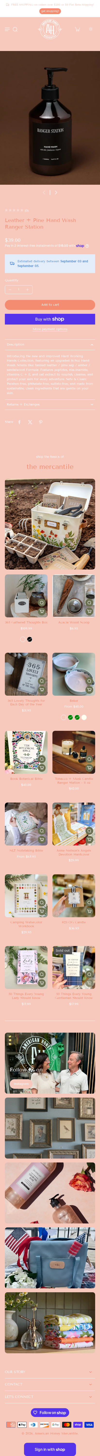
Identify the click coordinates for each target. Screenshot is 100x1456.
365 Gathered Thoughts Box (26, 622)
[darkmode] (90, 29)
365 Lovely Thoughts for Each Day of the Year (26, 703)
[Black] (29, 639)
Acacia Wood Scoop (74, 622)
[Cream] (22, 639)
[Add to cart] (89, 611)
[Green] (70, 717)
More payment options (50, 329)
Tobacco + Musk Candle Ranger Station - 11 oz (74, 781)
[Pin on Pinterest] (40, 422)
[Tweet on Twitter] (30, 422)
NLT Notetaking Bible (26, 851)
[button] (50, 305)
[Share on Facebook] (19, 422)
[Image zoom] (50, 118)
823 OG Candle (74, 922)
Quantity (11, 280)
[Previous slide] (44, 192)
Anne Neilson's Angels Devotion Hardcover (74, 852)
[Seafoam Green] (77, 717)
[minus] (10, 289)
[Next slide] (56, 192)
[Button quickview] (42, 603)
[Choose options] (42, 611)
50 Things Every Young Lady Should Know (26, 996)
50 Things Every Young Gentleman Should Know (74, 996)
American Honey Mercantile (56, 1434)
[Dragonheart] (63, 717)
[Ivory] (84, 717)
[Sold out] (89, 983)
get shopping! (50, 11)
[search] (15, 29)
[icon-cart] (77, 29)
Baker (74, 701)
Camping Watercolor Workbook (26, 924)
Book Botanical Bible (26, 779)
